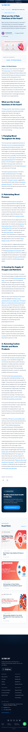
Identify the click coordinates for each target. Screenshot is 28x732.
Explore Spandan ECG (11, 507)
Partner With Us (5, 712)
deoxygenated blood (7, 159)
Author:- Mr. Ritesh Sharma (13, 60)
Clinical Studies (18, 692)
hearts (19, 454)
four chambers (12, 155)
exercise (21, 224)
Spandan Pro (17, 681)
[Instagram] (11, 720)
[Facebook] (8, 720)
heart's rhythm (13, 180)
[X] (14, 720)
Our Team (4, 679)
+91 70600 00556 (7, 709)
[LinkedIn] (17, 720)
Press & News (18, 697)
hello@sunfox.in (19, 2)
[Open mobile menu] (25, 5)
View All (23, 526)
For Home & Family (5, 692)
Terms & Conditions (9, 724)
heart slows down (8, 232)
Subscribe (21, 650)
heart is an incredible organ (17, 419)
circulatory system (19, 216)
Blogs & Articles (18, 690)
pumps (23, 166)
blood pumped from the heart (13, 250)
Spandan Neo (18, 679)
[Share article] (3, 480)
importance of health (17, 85)
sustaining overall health (15, 399)
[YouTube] (20, 720)
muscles (4, 335)
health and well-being (11, 468)
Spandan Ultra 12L (18, 684)
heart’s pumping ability (18, 153)
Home (3, 9)
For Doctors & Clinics (6, 690)
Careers (3, 681)
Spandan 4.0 (17, 676)
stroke (8, 240)
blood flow (17, 117)
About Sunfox (5, 676)
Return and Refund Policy (17, 724)
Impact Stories (5, 695)
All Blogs (8, 9)
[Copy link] (7, 480)
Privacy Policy (3, 724)
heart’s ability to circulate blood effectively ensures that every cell (14, 303)
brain (16, 305)
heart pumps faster (7, 226)
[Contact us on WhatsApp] (24, 724)
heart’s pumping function (10, 171)
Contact (3, 684)
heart (17, 79)
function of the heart (16, 201)
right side (12, 157)
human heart (7, 71)
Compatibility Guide (19, 695)
